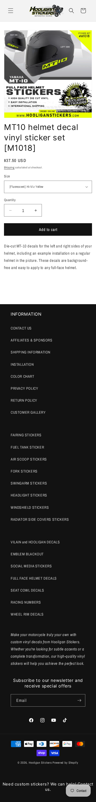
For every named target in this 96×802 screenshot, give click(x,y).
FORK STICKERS (24, 471)
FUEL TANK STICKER (27, 447)
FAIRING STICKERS (26, 435)
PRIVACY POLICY (24, 388)
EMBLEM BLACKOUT (27, 554)
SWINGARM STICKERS (29, 483)
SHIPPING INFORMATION (30, 352)
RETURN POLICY (24, 400)
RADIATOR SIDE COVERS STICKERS (40, 519)
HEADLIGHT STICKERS (29, 495)
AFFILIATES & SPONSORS (32, 340)
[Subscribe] (79, 700)
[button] (11, 11)
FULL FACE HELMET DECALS (34, 578)
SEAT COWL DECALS (27, 590)
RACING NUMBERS (26, 602)
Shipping (9, 167)
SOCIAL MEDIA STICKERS (31, 566)
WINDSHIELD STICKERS (30, 507)
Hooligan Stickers (40, 762)
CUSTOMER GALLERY (28, 412)
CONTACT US (21, 328)
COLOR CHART (22, 376)
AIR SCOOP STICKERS (29, 459)
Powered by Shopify (65, 762)
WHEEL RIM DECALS (27, 614)
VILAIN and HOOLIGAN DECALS (35, 542)
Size (7, 176)
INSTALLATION (22, 364)
